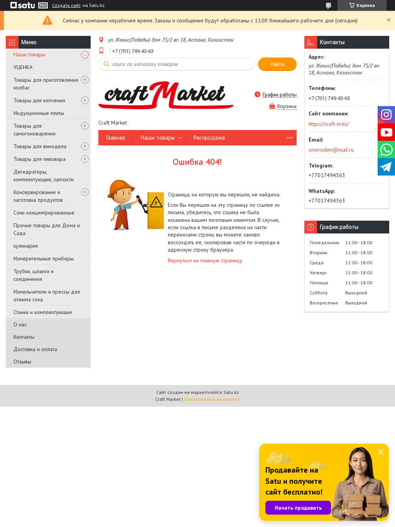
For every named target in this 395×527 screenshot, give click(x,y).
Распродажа (209, 137)
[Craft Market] (165, 94)
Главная (115, 137)
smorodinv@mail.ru (331, 149)
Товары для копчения (39, 100)
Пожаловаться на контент (212, 399)
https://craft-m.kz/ (329, 123)
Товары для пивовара (40, 158)
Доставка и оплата (35, 349)
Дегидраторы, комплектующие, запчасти (44, 175)
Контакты (24, 336)
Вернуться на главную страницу (205, 260)
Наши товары (29, 54)
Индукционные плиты (39, 113)
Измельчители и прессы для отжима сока (47, 295)
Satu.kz (231, 392)
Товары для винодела (40, 146)
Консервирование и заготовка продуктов (38, 196)
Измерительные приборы (44, 258)
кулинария (26, 245)
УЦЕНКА (23, 67)
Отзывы (22, 361)
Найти (277, 64)
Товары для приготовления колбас (46, 83)
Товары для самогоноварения (35, 129)
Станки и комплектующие (43, 312)
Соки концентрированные (44, 212)
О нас (20, 324)
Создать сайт (66, 5)
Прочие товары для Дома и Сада (47, 229)
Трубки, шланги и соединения (34, 275)
